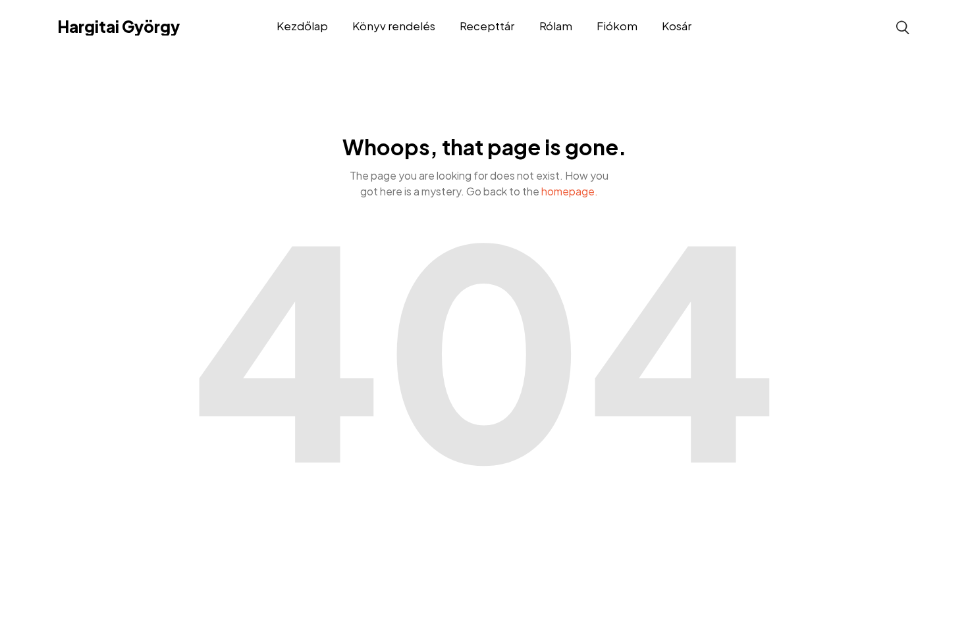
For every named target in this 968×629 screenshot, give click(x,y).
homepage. (569, 191)
